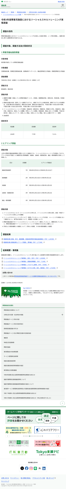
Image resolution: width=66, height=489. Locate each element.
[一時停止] (42, 436)
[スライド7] (28, 436)
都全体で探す (61, 1)
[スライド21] (38, 436)
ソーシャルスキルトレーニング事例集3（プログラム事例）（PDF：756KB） (26, 265)
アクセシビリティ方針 (38, 478)
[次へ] (58, 436)
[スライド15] (34, 436)
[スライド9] (29, 436)
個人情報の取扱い (26, 478)
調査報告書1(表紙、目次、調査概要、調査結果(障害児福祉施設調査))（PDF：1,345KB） (29, 239)
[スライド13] (32, 436)
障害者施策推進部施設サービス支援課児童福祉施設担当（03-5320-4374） (35, 276)
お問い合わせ (5, 478)
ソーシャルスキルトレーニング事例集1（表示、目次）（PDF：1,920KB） (25, 258)
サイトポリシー (14, 478)
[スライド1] (23, 436)
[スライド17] (35, 436)
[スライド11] (31, 436)
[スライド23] (40, 436)
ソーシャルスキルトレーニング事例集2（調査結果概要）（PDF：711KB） (25, 261)
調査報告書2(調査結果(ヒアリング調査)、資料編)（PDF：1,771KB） (23, 242)
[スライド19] (37, 436)
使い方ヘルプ (50, 478)
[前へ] (7, 436)
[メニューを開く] (63, 6)
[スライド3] (25, 436)
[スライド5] (26, 436)
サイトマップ (5, 481)
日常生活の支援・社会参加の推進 (13, 315)
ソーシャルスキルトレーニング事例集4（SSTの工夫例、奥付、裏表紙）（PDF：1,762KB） (30, 268)
